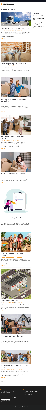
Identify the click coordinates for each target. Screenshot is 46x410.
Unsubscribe (17, 406)
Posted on (10, 30)
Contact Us (14, 398)
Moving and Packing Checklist (11, 218)
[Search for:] (39, 10)
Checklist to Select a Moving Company (15, 28)
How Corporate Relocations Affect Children (13, 137)
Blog (13, 394)
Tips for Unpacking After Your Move (13, 64)
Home (13, 391)
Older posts (3, 381)
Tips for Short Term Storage (10, 301)
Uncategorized (19, 30)
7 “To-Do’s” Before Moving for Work (13, 336)
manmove (3, 30)
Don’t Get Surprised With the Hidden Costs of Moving (14, 100)
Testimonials (14, 397)
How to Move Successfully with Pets (13, 174)
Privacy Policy (22, 406)
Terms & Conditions (28, 406)
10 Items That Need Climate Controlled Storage (14, 366)
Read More (3, 38)
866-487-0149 (38, 1)
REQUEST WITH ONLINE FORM (5, 401)
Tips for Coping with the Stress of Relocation (12, 254)
